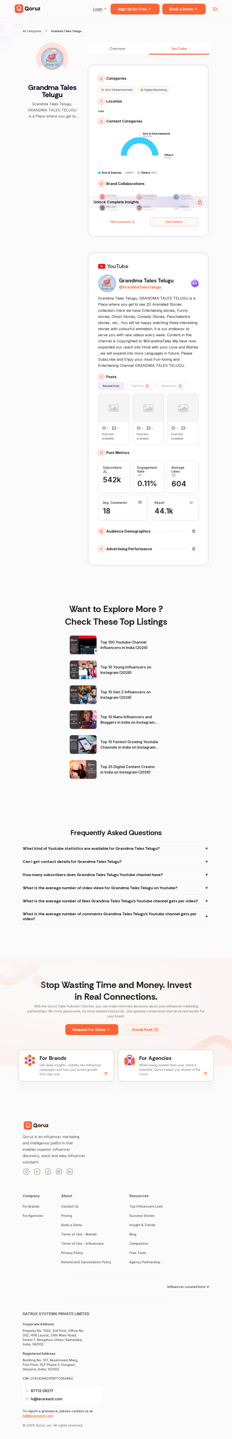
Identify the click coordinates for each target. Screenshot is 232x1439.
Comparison (138, 1243)
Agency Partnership (144, 1262)
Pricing (66, 1216)
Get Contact (174, 221)
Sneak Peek (142, 1029)
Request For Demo (89, 1029)
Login (97, 9)
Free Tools (137, 1253)
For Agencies (33, 1216)
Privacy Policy (72, 1253)
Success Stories (142, 1216)
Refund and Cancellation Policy (86, 1262)
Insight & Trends (142, 1225)
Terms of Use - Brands (79, 1234)
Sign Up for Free (132, 9)
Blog (132, 1234)
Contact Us (70, 1206)
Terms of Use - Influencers (82, 1243)
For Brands (31, 1206)
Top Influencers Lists (146, 1206)
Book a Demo (181, 9)
